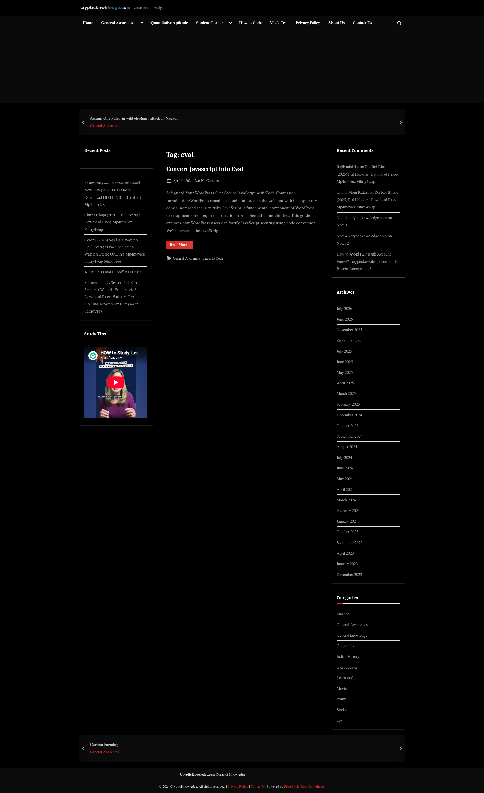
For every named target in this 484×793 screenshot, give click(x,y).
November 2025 (349, 329)
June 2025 (345, 361)
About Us (336, 23)
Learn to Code (212, 258)
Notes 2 (343, 243)
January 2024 (347, 521)
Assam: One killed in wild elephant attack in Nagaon (134, 118)
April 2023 (345, 553)
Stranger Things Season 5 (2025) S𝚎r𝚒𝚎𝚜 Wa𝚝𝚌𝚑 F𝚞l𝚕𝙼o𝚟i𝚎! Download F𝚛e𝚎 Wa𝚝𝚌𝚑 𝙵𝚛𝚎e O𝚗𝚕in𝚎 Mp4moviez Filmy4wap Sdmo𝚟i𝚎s (111, 297)
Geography (345, 645)
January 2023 (347, 564)
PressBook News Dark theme (304, 786)
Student (343, 709)
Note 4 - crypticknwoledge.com (362, 217)
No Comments (211, 181)
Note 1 (342, 225)
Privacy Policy (308, 23)
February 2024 (348, 510)
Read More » (181, 245)
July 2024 (344, 457)
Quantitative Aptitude (169, 23)
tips (339, 720)
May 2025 (345, 372)
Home (88, 23)
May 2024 (345, 479)
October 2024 (347, 425)
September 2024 (350, 436)
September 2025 (350, 340)
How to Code (250, 23)
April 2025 (345, 383)
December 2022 (349, 574)
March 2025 (346, 393)
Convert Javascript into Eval (205, 169)
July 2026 (344, 308)
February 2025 (348, 404)
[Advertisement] (242, 67)
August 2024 (347, 446)
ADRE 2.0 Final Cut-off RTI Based (113, 272)
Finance (343, 614)
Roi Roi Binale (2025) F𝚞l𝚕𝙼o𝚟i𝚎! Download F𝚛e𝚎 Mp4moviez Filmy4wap (367, 174)
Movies (342, 688)
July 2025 (344, 351)
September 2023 (350, 542)
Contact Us (362, 23)
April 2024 (345, 489)
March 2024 (346, 500)
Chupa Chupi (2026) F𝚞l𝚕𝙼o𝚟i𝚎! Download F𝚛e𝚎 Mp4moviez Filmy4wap (112, 222)
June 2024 (345, 468)
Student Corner (209, 23)
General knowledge (352, 635)
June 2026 (345, 319)
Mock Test (279, 23)
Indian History (348, 656)
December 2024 (349, 415)
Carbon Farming (104, 744)
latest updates (347, 667)
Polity (341, 699)
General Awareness (117, 23)
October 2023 (347, 531)
